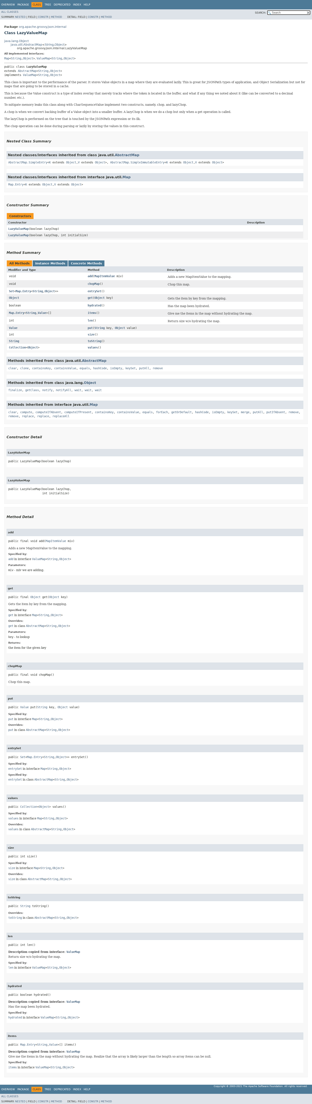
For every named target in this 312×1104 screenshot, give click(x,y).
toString (94, 341)
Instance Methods (50, 263)
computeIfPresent (77, 412)
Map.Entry (16, 184)
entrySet (94, 291)
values (93, 347)
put (90, 328)
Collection (17, 347)
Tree (48, 4)
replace (28, 416)
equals (85, 368)
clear (12, 368)
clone (24, 368)
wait (77, 390)
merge (245, 412)
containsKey (41, 368)
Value (42, 313)
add (90, 276)
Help (87, 4)
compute (26, 412)
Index (77, 4)
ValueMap (43, 58)
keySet (130, 368)
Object (59, 44)
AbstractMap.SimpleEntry (27, 162)
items (92, 313)
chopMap (94, 283)
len (90, 320)
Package (23, 4)
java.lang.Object (16, 41)
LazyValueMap (18, 228)
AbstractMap (27, 71)
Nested (20, 16)
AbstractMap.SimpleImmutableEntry (137, 162)
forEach (162, 412)
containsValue (65, 368)
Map (6, 58)
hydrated (94, 305)
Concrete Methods (86, 263)
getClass (32, 390)
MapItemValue (104, 276)
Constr (43, 16)
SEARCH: (260, 12)
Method (56, 16)
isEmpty (116, 368)
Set (11, 291)
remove (158, 368)
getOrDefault (181, 412)
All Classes (9, 11)
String (49, 44)
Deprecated (62, 4)
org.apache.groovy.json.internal (42, 26)
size (91, 334)
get (90, 297)
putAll (144, 368)
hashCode (100, 368)
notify (47, 390)
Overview (8, 4)
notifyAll (63, 390)
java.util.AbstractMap (26, 44)
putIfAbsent (275, 412)
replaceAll (60, 416)
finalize (15, 390)
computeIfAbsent (48, 412)
